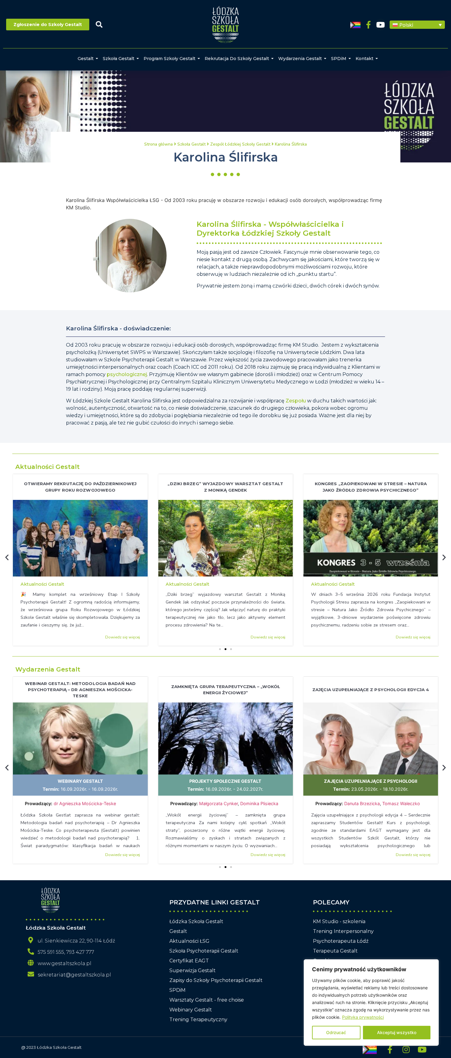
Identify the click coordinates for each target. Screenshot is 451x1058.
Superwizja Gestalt (192, 970)
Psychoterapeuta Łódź (340, 941)
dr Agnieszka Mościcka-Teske (85, 803)
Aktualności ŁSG (189, 941)
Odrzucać (336, 1032)
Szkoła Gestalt (118, 58)
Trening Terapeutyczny (198, 1019)
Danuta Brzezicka (362, 803)
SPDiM (338, 58)
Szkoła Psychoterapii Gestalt (203, 951)
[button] (417, 25)
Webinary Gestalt (80, 781)
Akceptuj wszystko (396, 1032)
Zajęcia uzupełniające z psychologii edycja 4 (370, 689)
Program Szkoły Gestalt (169, 58)
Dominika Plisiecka (259, 803)
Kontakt (364, 58)
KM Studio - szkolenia (339, 921)
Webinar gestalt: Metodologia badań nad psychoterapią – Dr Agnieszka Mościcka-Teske (80, 689)
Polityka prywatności (363, 1017)
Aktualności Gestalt (47, 466)
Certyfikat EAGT (189, 961)
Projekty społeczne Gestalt (225, 781)
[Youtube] (381, 25)
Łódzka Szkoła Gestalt (196, 921)
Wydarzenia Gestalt (300, 58)
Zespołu (296, 401)
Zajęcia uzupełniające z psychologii (370, 781)
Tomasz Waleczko (401, 803)
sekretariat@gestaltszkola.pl (74, 975)
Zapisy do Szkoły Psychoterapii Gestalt (216, 980)
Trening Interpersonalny (343, 931)
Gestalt (86, 58)
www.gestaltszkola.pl (64, 963)
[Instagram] (406, 1049)
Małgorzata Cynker (218, 803)
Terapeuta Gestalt (335, 951)
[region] (371, 1002)
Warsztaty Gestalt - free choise (206, 1000)
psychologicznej (127, 374)
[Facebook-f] (369, 25)
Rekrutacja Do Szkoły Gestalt (237, 58)
